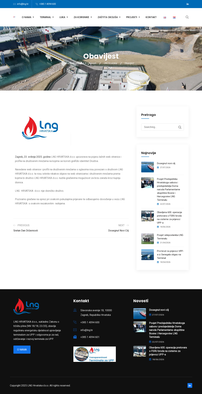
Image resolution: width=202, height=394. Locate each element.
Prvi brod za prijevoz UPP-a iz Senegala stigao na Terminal (170, 254)
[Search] (178, 127)
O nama (22, 349)
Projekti (131, 17)
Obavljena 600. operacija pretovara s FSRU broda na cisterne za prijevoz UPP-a (169, 217)
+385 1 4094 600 (47, 4)
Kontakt (151, 17)
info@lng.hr (23, 4)
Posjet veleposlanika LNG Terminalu (170, 237)
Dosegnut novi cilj (166, 163)
